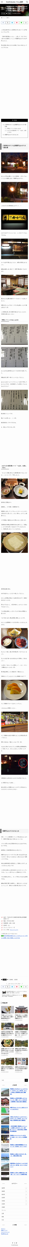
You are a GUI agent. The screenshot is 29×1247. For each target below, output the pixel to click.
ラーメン (4, 1210)
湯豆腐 (15, 979)
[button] (3, 22)
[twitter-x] (14, 1243)
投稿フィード (4, 1230)
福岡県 (3, 1188)
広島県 (3, 1204)
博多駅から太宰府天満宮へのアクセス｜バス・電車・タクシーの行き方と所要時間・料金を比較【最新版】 (18, 1100)
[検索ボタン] (27, 2)
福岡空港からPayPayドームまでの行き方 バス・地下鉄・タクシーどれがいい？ (19, 1165)
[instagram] (16, 1243)
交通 (3, 1213)
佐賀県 (3, 1197)
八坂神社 (11, 979)
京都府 (9, 13)
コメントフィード (5, 1232)
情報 (3, 1216)
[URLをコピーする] (26, 22)
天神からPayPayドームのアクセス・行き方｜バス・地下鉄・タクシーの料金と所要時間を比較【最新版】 (19, 1118)
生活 (3, 1219)
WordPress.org (4, 1233)
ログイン (3, 1228)
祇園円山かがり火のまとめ (11, 134)
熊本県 (3, 1194)
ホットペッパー (14, 929)
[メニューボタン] (2, 2)
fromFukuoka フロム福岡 (14, 2)
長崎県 (3, 1191)
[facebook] (12, 1243)
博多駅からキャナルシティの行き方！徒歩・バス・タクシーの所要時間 (18, 1137)
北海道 (3, 1200)
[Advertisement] (14, 66)
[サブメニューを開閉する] (26, 1188)
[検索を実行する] (26, 1080)
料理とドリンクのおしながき (14, 128)
